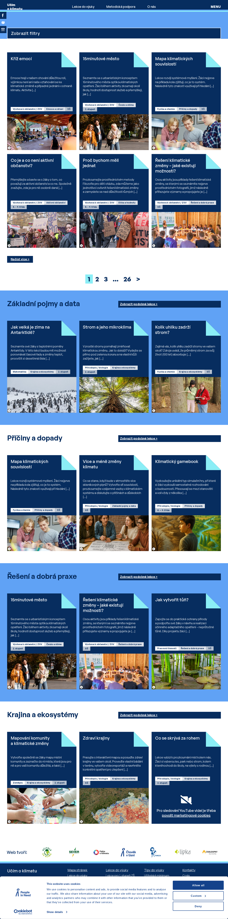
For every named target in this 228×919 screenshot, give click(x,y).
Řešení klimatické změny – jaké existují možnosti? (175, 166)
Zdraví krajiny (96, 738)
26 (127, 279)
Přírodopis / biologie (96, 367)
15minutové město (101, 58)
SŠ (69, 109)
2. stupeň (90, 109)
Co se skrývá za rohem (177, 738)
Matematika (19, 371)
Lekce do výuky (83, 7)
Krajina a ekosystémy (42, 371)
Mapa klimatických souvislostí (174, 61)
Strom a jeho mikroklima (107, 327)
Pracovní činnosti (167, 648)
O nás (151, 7)
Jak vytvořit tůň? (171, 599)
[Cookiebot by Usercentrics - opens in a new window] (23, 912)
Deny (198, 906)
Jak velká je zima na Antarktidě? (30, 329)
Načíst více (19, 259)
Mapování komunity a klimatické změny (30, 740)
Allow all (198, 885)
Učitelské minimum (156, 875)
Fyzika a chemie (166, 109)
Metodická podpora (120, 7)
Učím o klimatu (14, 7)
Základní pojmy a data (124, 506)
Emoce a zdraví (54, 109)
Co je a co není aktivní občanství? (32, 163)
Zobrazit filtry (25, 33)
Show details (55, 911)
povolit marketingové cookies (186, 815)
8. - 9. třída (19, 207)
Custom (196, 895)
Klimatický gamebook (176, 461)
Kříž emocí (21, 58)
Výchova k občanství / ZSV (27, 109)
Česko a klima (126, 105)
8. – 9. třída (163, 510)
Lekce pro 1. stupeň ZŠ (120, 875)
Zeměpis (18, 782)
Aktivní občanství (55, 202)
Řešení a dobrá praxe (202, 202)
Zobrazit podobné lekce (137, 304)
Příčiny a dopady (188, 109)
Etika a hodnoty (127, 202)
